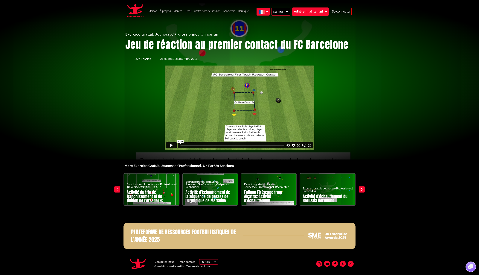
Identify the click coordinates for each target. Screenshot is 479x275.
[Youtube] (327, 264)
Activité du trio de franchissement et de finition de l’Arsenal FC (145, 196)
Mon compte (187, 261)
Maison (153, 11)
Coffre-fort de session (207, 11)
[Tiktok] (351, 264)
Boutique (243, 11)
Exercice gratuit (139, 34)
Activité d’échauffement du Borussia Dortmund (325, 198)
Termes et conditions (198, 266)
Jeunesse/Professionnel (177, 34)
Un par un (209, 34)
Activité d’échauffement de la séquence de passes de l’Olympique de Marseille (207, 196)
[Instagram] (319, 264)
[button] (117, 189)
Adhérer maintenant (308, 11)
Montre (177, 11)
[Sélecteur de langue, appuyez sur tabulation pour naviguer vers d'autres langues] (263, 11)
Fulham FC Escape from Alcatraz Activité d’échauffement (263, 196)
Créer (188, 11)
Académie (229, 11)
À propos (165, 11)
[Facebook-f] (335, 264)
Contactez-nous (164, 261)
